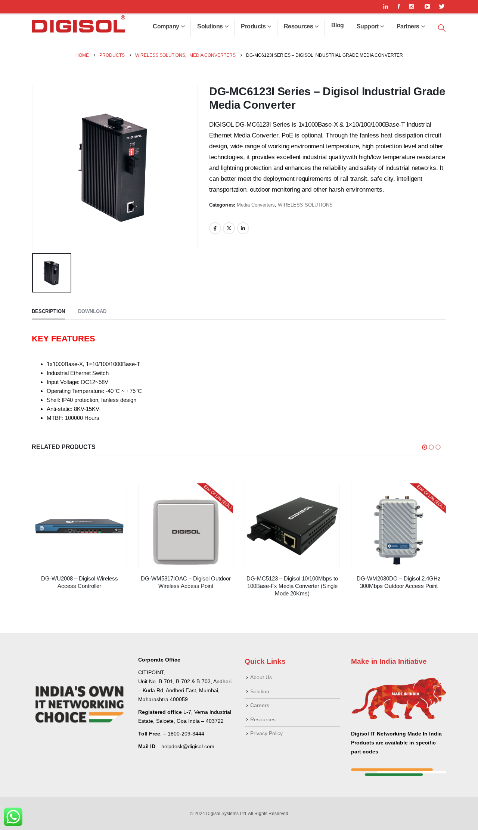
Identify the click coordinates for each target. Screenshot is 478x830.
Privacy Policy (266, 733)
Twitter (229, 228)
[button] (441, 28)
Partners (408, 26)
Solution (259, 691)
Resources (298, 26)
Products (253, 26)
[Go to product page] (79, 526)
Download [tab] (92, 311)
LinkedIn (243, 228)
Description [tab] (48, 311)
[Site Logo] (78, 23)
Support (368, 26)
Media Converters (256, 205)
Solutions (210, 26)
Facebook (215, 228)
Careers (259, 705)
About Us (261, 677)
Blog (337, 25)
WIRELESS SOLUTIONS (305, 205)
